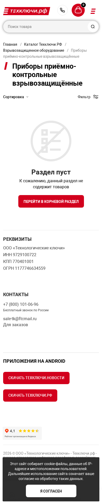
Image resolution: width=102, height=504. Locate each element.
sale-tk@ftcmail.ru (20, 318)
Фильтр (84, 97)
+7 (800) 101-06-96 (62, 10)
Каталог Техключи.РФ (43, 44)
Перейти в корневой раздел (51, 202)
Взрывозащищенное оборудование (33, 50)
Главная (10, 44)
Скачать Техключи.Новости (36, 378)
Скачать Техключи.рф (30, 395)
